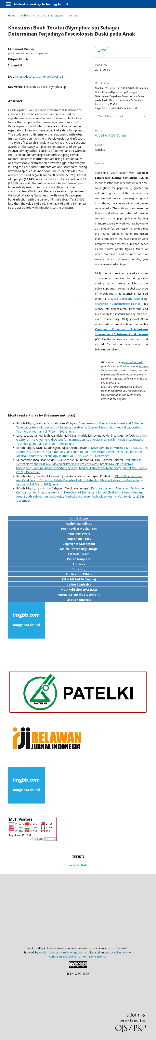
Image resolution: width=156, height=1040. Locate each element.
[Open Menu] (8, 4)
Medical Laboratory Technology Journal (41, 4)
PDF (103, 50)
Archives (25, 15)
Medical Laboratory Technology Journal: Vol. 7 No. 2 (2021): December (62, 456)
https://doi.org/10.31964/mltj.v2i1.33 (39, 76)
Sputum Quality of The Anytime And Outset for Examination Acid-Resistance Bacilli (81, 437)
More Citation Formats (111, 116)
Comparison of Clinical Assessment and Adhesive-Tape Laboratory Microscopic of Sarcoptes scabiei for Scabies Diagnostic (80, 425)
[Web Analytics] (78, 857)
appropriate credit (132, 362)
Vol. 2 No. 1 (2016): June (50, 15)
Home (11, 15)
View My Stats (78, 865)
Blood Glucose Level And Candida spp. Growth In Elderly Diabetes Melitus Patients (79, 478)
